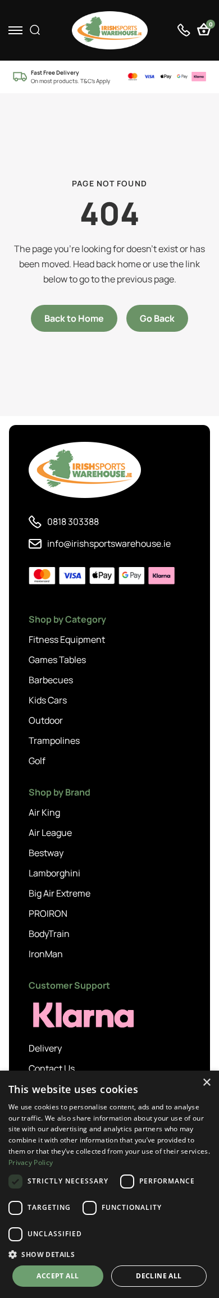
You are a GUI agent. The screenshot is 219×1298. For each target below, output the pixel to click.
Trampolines (54, 740)
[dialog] (109, 1184)
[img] (110, 30)
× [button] (206, 1082)
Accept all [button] (57, 1276)
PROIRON (48, 913)
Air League (50, 832)
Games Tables (57, 659)
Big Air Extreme (59, 893)
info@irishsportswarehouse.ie (109, 543)
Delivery (45, 1048)
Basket (210, 25)
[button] (109, 1254)
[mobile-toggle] (15, 30)
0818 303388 (73, 521)
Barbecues (51, 680)
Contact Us (52, 1068)
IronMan (46, 954)
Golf (37, 761)
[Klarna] (79, 1015)
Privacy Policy (30, 1162)
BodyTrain (49, 933)
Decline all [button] (158, 1276)
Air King (44, 812)
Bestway (46, 853)
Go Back (157, 318)
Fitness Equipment (67, 639)
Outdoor (46, 720)
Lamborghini (54, 873)
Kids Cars (48, 700)
